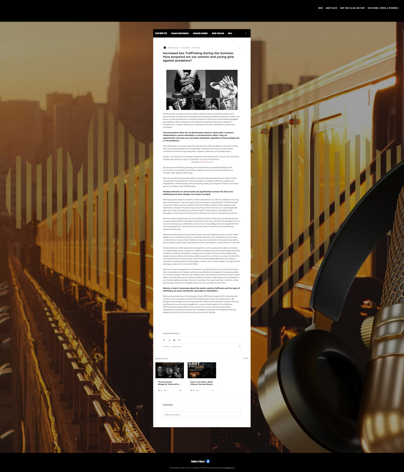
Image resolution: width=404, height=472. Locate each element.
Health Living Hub (218, 33)
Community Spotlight (200, 33)
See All (246, 358)
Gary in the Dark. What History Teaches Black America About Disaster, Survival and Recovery (201, 383)
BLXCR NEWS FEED (161, 33)
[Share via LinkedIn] (174, 340)
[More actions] (239, 47)
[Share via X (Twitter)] (169, 340)
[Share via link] (179, 340)
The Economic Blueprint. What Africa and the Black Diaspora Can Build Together (169, 383)
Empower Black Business (180, 33)
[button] (246, 33)
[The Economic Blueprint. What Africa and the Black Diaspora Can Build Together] (169, 370)
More (230, 33)
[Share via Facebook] (164, 340)
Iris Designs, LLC (229, 468)
